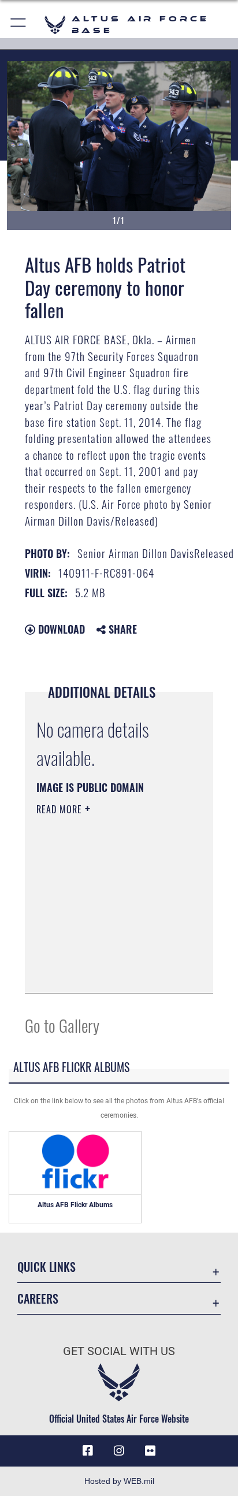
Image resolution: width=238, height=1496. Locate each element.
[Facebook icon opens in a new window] (87, 1451)
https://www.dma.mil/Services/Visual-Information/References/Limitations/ (106, 971)
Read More (60, 809)
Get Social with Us (119, 1351)
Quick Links (46, 1267)
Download (60, 629)
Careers (37, 1298)
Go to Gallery (62, 1025)
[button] (19, 24)
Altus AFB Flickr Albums (75, 1205)
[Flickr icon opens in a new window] (150, 1451)
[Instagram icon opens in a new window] (119, 1451)
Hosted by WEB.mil (119, 1481)
